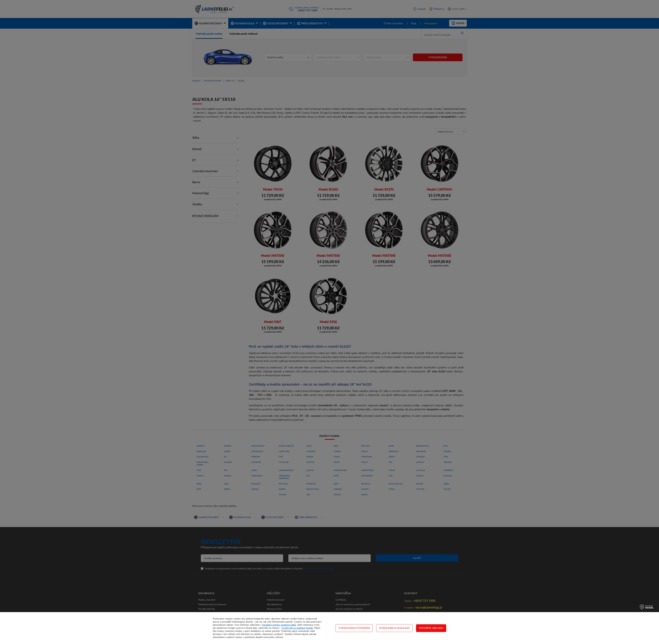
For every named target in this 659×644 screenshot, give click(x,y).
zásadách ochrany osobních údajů (279, 625)
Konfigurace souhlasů (394, 628)
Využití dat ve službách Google (297, 628)
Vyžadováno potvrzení (354, 628)
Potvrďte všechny (431, 628)
